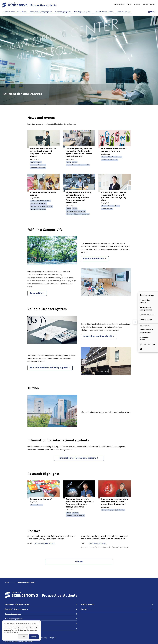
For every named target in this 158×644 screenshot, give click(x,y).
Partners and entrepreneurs (146, 308)
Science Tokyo (148, 295)
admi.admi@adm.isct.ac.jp (45, 543)
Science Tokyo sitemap (144, 338)
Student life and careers (104, 12)
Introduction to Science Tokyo (15, 12)
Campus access (145, 326)
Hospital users (146, 319)
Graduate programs (63, 12)
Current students (147, 314)
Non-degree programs (82, 12)
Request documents (146, 329)
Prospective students (145, 301)
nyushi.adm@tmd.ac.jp (97, 543)
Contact (129, 4)
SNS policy (53, 638)
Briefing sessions (119, 4)
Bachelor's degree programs (41, 12)
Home (7, 582)
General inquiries (145, 333)
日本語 (146, 4)
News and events (123, 12)
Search (138, 4)
